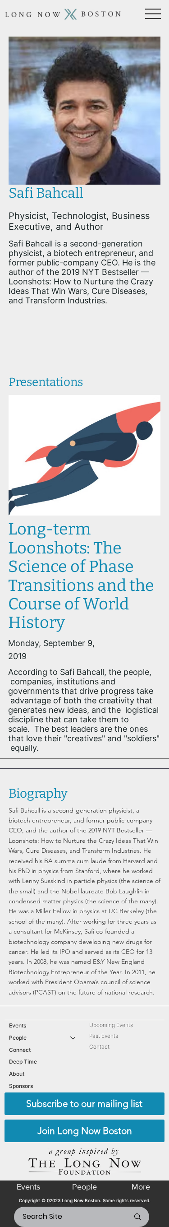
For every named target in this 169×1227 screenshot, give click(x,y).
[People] (73, 1038)
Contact (99, 1046)
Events (17, 1025)
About (16, 1073)
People (18, 1037)
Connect (20, 1049)
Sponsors (21, 1086)
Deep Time (23, 1061)
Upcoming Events (111, 1025)
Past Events (103, 1035)
